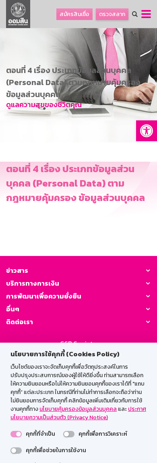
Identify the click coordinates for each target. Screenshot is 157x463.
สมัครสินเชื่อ (74, 14)
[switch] (16, 434)
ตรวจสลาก (112, 14)
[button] (146, 130)
